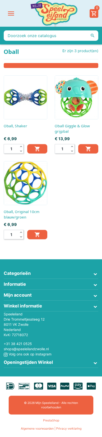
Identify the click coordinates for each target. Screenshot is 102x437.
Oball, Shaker (15, 125)
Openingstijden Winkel (28, 362)
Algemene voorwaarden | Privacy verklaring (51, 428)
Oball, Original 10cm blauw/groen (21, 214)
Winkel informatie (23, 305)
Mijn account (18, 295)
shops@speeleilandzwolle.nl (26, 349)
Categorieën (17, 273)
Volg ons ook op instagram (29, 354)
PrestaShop (51, 420)
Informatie (15, 284)
